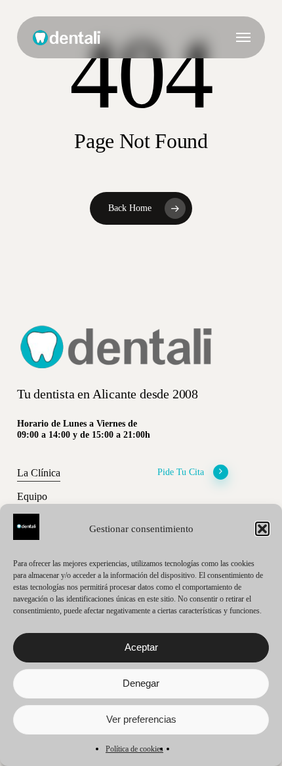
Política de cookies (134, 749)
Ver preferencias (141, 719)
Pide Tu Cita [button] (180, 472)
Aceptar (141, 647)
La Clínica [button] (38, 472)
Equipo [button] (32, 496)
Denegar (141, 683)
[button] (262, 528)
